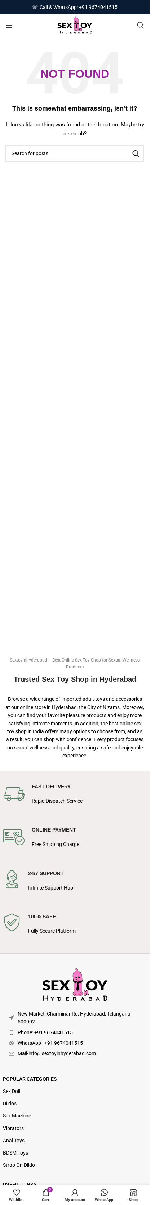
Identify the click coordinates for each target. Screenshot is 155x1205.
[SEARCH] (136, 153)
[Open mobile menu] (9, 25)
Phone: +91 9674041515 (45, 1032)
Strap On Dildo (19, 1165)
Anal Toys (14, 1140)
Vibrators (13, 1128)
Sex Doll (11, 1091)
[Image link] (75, 984)
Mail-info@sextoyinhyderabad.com (57, 1053)
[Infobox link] (75, 797)
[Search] (140, 25)
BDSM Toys (15, 1153)
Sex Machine (17, 1116)
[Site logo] (74, 25)
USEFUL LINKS (20, 1184)
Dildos (10, 1103)
